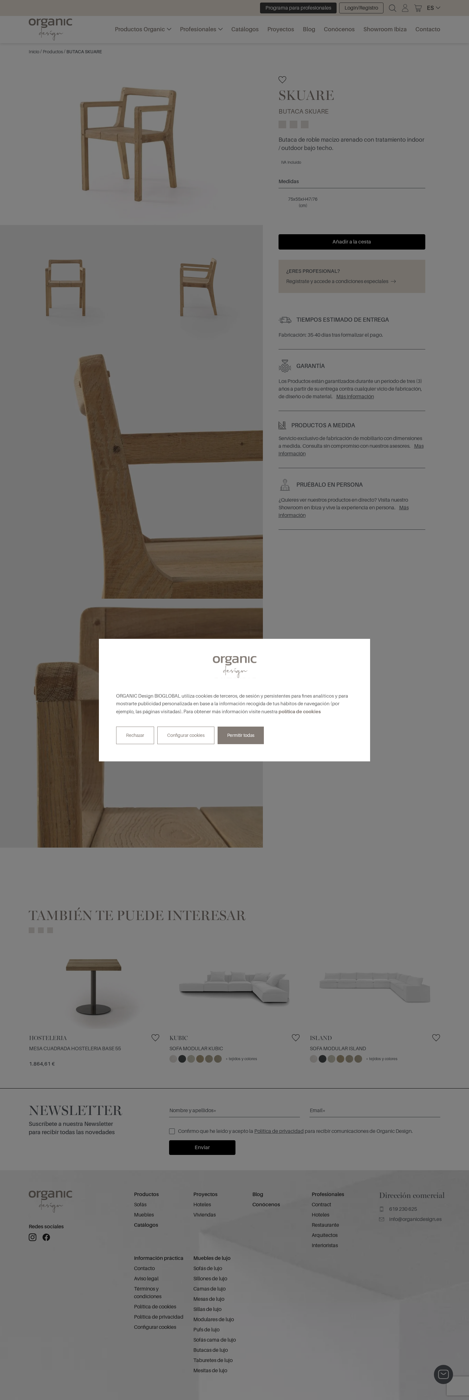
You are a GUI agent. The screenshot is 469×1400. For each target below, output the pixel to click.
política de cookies (300, 711)
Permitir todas (240, 735)
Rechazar (135, 735)
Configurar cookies (186, 735)
